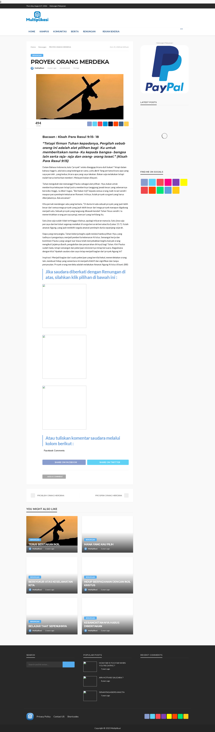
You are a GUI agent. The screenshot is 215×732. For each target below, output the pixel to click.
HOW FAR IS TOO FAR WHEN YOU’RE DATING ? (112, 664)
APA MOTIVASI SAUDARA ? (111, 677)
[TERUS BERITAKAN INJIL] (52, 534)
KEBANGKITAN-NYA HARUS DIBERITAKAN (101, 624)
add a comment (55, 476)
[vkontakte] (168, 190)
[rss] (187, 5)
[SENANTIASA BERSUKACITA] (90, 696)
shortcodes (73, 716)
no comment (65, 68)
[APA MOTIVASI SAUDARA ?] (90, 681)
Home (32, 31)
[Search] (186, 29)
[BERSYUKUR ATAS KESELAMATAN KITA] (52, 575)
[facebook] (160, 5)
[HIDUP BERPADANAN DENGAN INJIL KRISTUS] (107, 575)
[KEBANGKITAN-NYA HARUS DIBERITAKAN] (107, 616)
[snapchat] (175, 5)
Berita (75, 31)
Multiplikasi (39, 68)
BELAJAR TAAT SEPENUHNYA (48, 626)
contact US (59, 716)
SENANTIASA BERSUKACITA (111, 692)
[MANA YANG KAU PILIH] (107, 534)
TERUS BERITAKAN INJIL (44, 544)
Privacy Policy (44, 716)
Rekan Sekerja (111, 31)
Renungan (89, 31)
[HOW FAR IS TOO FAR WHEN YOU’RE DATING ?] (90, 667)
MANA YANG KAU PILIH (98, 544)
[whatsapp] (183, 5)
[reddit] (179, 5)
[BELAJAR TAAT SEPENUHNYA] (52, 616)
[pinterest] (168, 5)
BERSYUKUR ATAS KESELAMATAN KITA (51, 583)
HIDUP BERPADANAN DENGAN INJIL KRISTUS (107, 583)
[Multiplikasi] (37, 16)
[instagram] (171, 5)
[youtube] (144, 190)
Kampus (44, 31)
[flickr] (168, 182)
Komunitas (60, 31)
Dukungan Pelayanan (58, 6)
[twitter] (164, 5)
